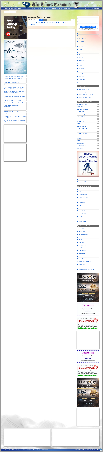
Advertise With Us (95, 11)
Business (81, 57)
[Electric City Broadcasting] (88, 287)
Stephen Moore (82, 264)
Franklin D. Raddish (83, 208)
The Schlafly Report (83, 234)
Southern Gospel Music (84, 218)
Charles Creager (82, 126)
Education (81, 46)
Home (74, 11)
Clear (45, 19)
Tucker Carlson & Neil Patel (85, 261)
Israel (80, 138)
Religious (81, 41)
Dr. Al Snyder (81, 216)
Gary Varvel (81, 111)
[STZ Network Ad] (15, 27)
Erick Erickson (82, 247)
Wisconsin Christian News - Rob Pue (86, 269)
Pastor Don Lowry (82, 221)
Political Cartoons (83, 104)
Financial (81, 60)
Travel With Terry (82, 91)
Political (80, 35)
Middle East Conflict (83, 133)
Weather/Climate (82, 71)
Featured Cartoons (83, 73)
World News (81, 76)
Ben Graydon (81, 199)
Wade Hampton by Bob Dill (84, 89)
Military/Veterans (82, 54)
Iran (80, 118)
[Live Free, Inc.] (15, 56)
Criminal (80, 49)
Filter (41, 19)
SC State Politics (82, 38)
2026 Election (82, 116)
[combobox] (10, 12)
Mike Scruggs (82, 114)
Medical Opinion (82, 253)
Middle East (81, 121)
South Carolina (82, 106)
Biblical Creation (82, 135)
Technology (81, 68)
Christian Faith (82, 145)
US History (81, 148)
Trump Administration (83, 109)
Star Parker (81, 266)
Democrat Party (82, 140)
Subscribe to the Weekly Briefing (88, 26)
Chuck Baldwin (82, 237)
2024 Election (82, 33)
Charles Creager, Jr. (83, 197)
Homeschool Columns (83, 210)
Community (81, 43)
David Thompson (82, 213)
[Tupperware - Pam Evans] (88, 309)
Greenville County (83, 128)
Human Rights (82, 79)
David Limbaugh (82, 256)
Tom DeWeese (82, 258)
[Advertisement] (15, 133)
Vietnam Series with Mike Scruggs (86, 94)
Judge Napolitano (82, 250)
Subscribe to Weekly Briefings (63, 11)
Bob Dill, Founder (82, 179)
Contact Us (86, 11)
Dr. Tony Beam (82, 205)
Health (80, 62)
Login (79, 11)
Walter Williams (82, 228)
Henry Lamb (81, 242)
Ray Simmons (82, 202)
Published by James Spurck (85, 97)
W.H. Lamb (81, 123)
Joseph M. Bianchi (83, 194)
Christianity (81, 143)
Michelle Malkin (82, 239)
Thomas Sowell (82, 231)
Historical (81, 52)
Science (80, 65)
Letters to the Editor (83, 181)
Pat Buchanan (82, 245)
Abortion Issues (82, 82)
